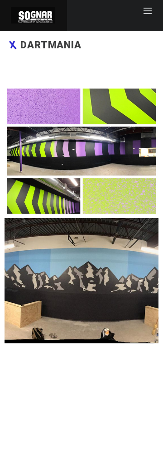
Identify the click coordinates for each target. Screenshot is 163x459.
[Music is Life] (81, 151)
